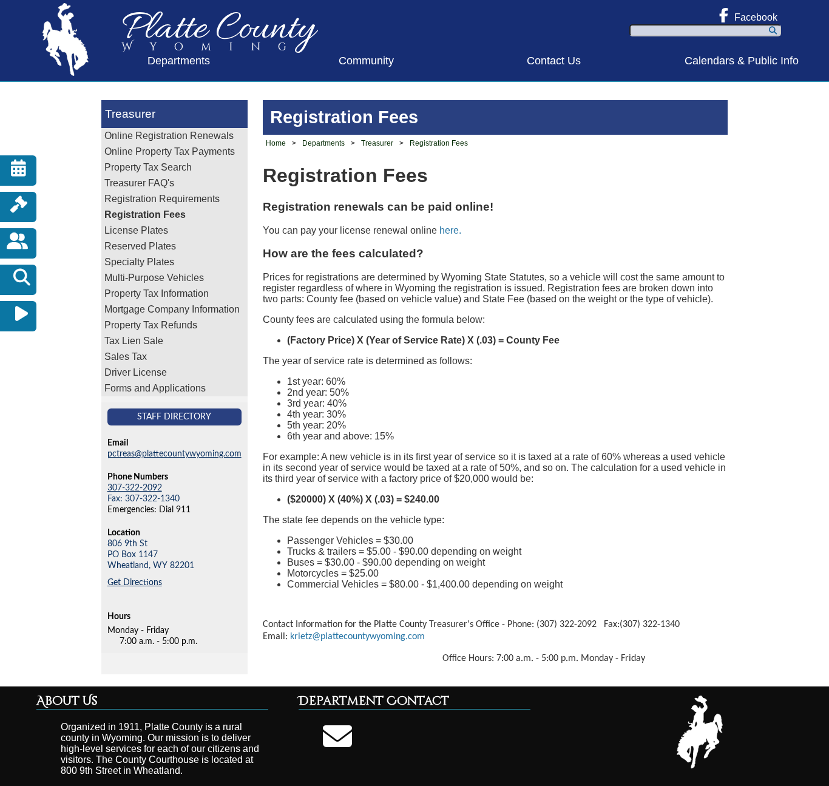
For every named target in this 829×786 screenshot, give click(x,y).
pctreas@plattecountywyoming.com (174, 453)
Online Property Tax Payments (169, 151)
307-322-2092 (134, 487)
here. (450, 230)
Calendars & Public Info (742, 61)
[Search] (772, 30)
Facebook (755, 17)
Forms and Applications (155, 388)
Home (276, 143)
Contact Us (554, 61)
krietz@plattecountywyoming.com (357, 637)
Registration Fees (145, 214)
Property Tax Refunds (150, 325)
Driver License (135, 372)
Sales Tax (125, 356)
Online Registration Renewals (169, 135)
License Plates (136, 230)
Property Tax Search (148, 167)
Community (366, 61)
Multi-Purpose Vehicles (154, 278)
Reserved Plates (140, 246)
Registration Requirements (162, 199)
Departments (178, 61)
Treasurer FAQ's (139, 183)
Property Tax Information (156, 293)
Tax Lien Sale (133, 341)
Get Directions (134, 582)
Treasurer (130, 113)
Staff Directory (174, 416)
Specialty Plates (139, 262)
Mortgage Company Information (172, 309)
